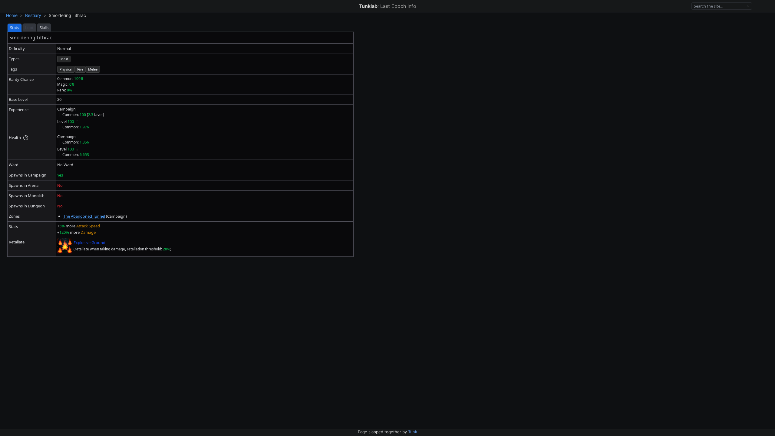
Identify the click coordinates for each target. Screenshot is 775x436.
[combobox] (719, 6)
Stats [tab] (14, 27)
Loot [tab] (29, 27)
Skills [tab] (44, 27)
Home (12, 15)
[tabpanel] (180, 144)
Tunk (412, 431)
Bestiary (33, 15)
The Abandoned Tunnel (84, 216)
